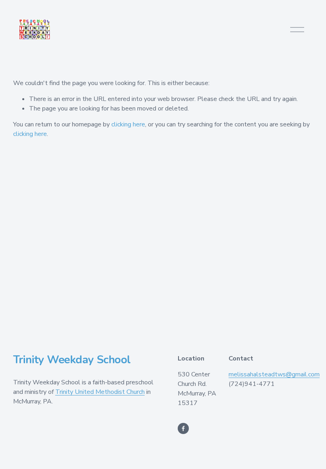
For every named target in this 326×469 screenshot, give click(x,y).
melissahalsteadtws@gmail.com (274, 374)
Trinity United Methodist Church (100, 392)
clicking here (128, 124)
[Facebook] (183, 428)
